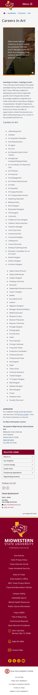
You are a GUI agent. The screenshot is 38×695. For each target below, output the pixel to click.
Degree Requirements (12, 477)
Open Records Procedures (19, 625)
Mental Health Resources (19, 602)
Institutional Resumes (19, 621)
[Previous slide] (6, 51)
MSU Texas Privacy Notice (19, 583)
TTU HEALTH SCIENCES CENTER (19, 684)
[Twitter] (14, 661)
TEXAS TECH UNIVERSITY (19, 681)
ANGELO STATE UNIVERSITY (19, 691)
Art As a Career (23, 414)
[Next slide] (31, 51)
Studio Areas (8, 469)
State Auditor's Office (19, 579)
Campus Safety (19, 593)
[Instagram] (19, 661)
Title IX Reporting (19, 617)
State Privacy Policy (19, 560)
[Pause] (32, 73)
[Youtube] (23, 661)
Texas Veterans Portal (19, 564)
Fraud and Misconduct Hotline (19, 587)
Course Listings (9, 465)
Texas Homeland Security (19, 568)
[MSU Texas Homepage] (4, 13)
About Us (7, 457)
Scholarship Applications (13, 473)
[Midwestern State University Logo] (19, 533)
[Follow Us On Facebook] (4, 488)
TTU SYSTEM (19, 677)
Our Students (8, 461)
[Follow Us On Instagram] (7, 488)
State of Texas (19, 574)
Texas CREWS (19, 612)
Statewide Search (19, 598)
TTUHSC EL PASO (19, 688)
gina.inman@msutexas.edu (12, 505)
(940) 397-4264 (8, 507)
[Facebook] (10, 661)
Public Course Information (19, 606)
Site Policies (19, 555)
